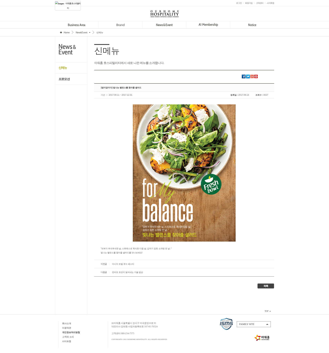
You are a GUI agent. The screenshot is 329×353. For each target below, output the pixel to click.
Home (67, 32)
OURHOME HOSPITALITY (164, 13)
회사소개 (66, 323)
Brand (120, 24)
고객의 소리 (68, 337)
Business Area (77, 24)
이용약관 (66, 328)
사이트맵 (66, 341)
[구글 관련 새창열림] (252, 77)
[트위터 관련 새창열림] (248, 77)
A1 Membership (208, 24)
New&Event (81, 32)
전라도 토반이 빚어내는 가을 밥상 (127, 272)
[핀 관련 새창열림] (256, 77)
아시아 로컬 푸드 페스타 (123, 264)
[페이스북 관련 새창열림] (244, 77)
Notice (252, 24)
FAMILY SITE (246, 324)
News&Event (164, 24)
